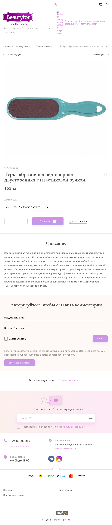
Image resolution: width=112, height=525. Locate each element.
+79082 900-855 (20, 441)
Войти (100, 338)
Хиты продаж (65, 490)
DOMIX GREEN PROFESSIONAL (23, 207)
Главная (7, 45)
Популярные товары (13, 495)
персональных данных (71, 426)
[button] (56, 468)
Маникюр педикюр (23, 45)
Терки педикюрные (45, 45)
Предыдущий (14, 55)
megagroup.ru (64, 520)
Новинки (7, 490)
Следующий (98, 55)
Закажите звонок (20, 446)
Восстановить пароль (20, 362)
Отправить (91, 418)
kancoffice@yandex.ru (65, 448)
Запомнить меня (17, 339)
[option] (56, 108)
